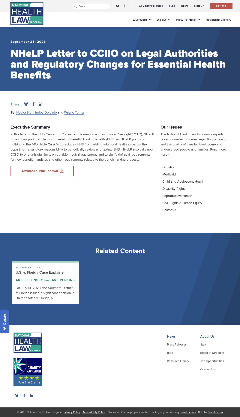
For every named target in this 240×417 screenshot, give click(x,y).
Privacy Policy (72, 412)
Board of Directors (212, 353)
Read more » (188, 412)
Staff (203, 344)
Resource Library (178, 361)
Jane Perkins (62, 280)
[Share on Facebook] (33, 104)
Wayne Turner (74, 112)
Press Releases (177, 344)
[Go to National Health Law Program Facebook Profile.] (124, 6)
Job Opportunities (212, 361)
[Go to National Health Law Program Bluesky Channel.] (117, 6)
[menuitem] (151, 6)
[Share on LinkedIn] (40, 104)
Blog (170, 353)
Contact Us (207, 369)
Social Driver (215, 412)
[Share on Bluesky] (26, 104)
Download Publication (39, 171)
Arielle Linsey (29, 280)
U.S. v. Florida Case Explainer (40, 272)
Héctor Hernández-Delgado (36, 112)
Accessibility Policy (93, 412)
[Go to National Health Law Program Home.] (27, 13)
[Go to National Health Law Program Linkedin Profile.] (131, 6)
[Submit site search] (74, 6)
